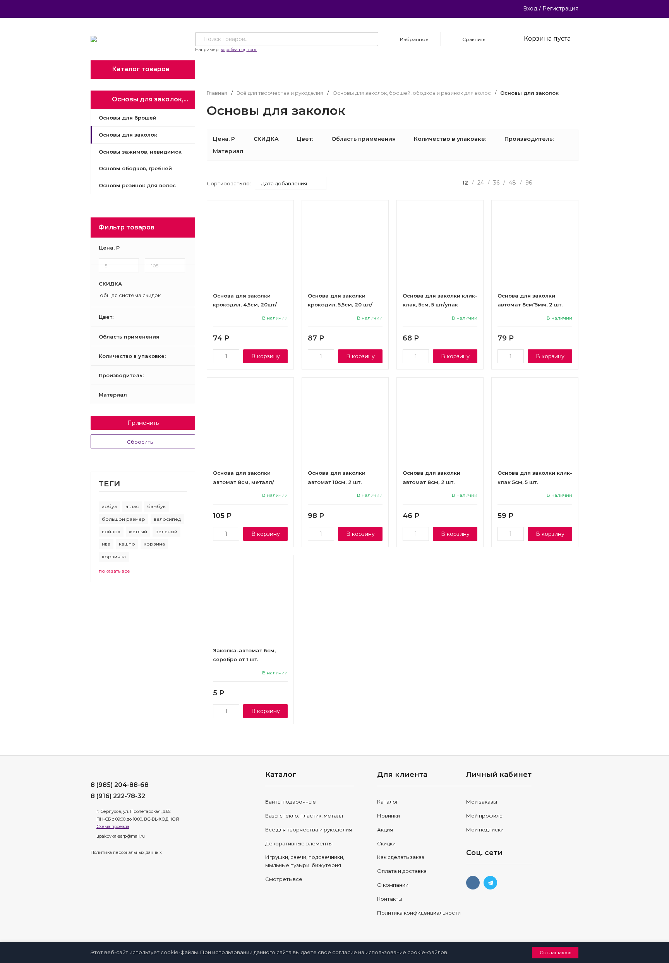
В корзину (265, 356)
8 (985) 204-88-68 (120, 785)
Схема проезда (112, 826)
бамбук (156, 506)
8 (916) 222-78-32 (118, 796)
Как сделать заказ (400, 857)
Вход (530, 8)
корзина (154, 544)
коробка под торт (239, 49)
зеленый (166, 531)
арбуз (109, 506)
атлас (132, 506)
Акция (385, 829)
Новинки (388, 815)
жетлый (138, 531)
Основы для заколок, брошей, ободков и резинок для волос (412, 93)
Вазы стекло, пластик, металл (304, 815)
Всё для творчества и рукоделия (280, 93)
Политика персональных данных (126, 852)
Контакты (389, 899)
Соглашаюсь (555, 952)
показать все (114, 571)
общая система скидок (130, 295)
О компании (392, 885)
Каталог (387, 802)
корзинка (114, 556)
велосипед (167, 519)
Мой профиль (484, 815)
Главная (217, 93)
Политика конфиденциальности (419, 913)
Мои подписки (485, 829)
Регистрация (560, 8)
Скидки (386, 843)
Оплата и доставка (402, 871)
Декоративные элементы (299, 843)
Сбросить (140, 442)
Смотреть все (283, 879)
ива (106, 544)
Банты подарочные (290, 802)
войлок (111, 531)
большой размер (123, 519)
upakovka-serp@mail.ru (120, 836)
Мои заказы (481, 802)
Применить (143, 422)
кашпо (127, 544)
